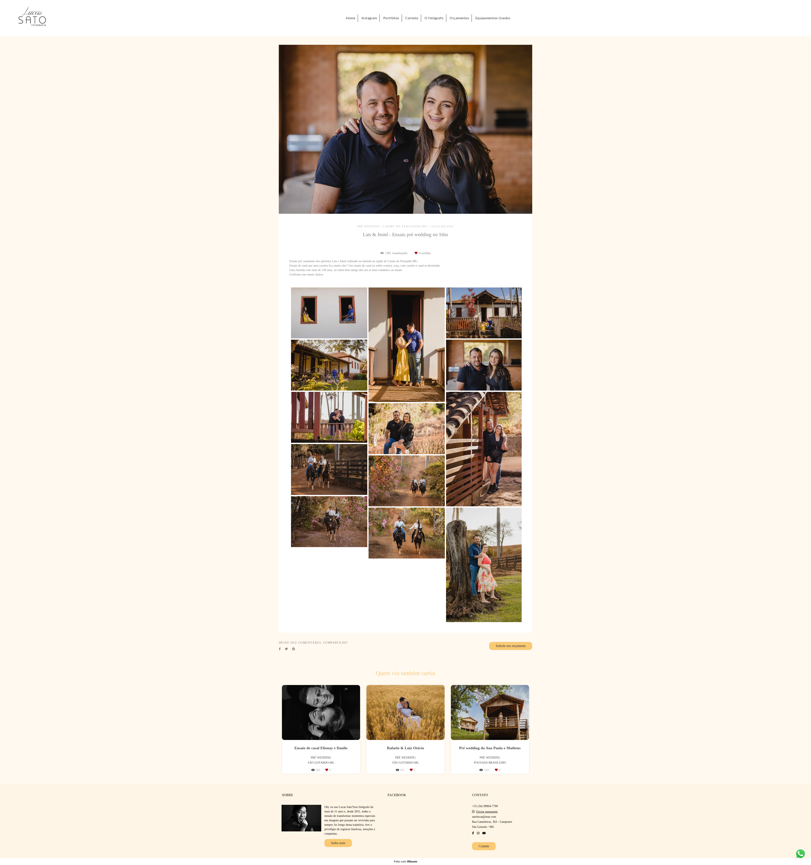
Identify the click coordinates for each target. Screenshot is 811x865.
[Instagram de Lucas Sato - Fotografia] (478, 833)
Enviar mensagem (487, 811)
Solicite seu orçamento (511, 646)
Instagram (369, 18)
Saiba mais (338, 843)
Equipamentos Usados (492, 18)
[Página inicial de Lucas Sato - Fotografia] (37, 18)
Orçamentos (459, 18)
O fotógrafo (434, 18)
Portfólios (391, 18)
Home (350, 18)
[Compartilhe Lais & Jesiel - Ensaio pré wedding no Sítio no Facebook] (280, 649)
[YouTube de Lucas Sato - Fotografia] (484, 833)
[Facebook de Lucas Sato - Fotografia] (473, 833)
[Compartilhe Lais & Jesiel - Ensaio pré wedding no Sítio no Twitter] (286, 649)
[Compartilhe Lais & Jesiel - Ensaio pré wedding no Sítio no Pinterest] (293, 649)
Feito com (405, 861)
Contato (411, 18)
